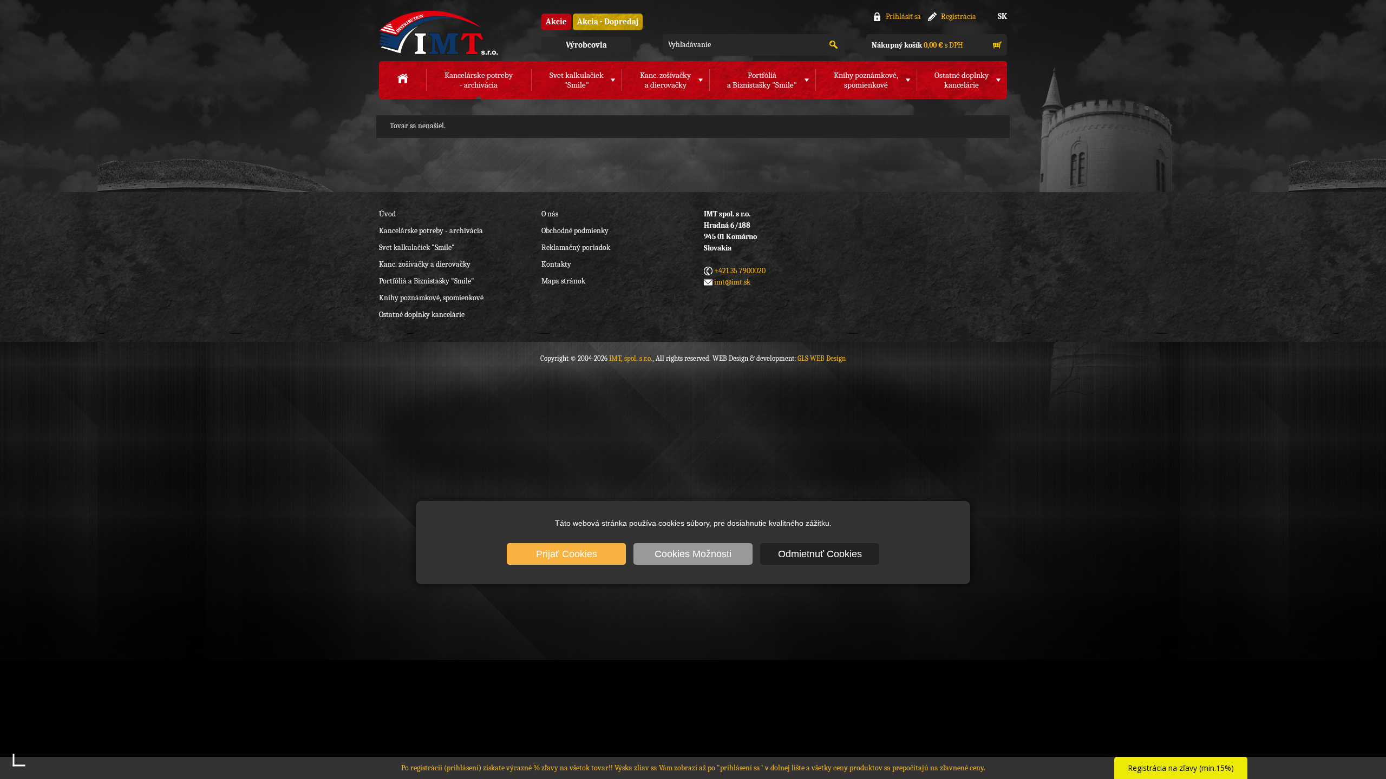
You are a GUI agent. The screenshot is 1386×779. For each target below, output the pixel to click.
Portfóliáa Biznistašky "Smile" (762, 80)
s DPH (917, 45)
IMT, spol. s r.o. (438, 33)
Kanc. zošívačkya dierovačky (665, 80)
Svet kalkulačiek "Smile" (417, 247)
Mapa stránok (563, 281)
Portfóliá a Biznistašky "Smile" (426, 281)
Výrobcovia (586, 45)
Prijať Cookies (566, 554)
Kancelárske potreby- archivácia (478, 80)
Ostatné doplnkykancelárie (961, 80)
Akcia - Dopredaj (607, 22)
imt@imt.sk (732, 282)
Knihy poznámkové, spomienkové (431, 298)
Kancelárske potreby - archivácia (431, 231)
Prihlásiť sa (903, 16)
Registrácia (958, 16)
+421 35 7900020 (740, 271)
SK (1002, 16)
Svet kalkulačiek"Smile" (577, 80)
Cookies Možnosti (693, 554)
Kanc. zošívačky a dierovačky (424, 264)
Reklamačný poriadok (575, 247)
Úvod (387, 214)
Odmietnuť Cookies (820, 554)
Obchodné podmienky (575, 231)
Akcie (556, 22)
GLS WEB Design (821, 358)
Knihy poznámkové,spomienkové (866, 80)
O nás (549, 214)
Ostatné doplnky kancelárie (422, 315)
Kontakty (556, 264)
